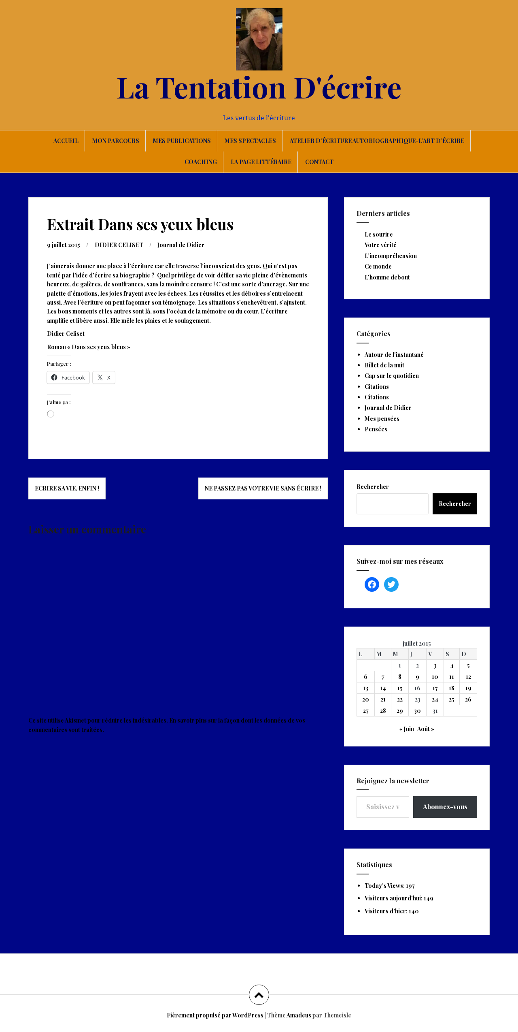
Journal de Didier (180, 245)
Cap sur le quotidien (392, 376)
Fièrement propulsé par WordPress (215, 1015)
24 (435, 699)
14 (383, 688)
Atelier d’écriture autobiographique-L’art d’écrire (377, 141)
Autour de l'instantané (394, 354)
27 (366, 710)
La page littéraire (261, 162)
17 (435, 688)
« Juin (406, 729)
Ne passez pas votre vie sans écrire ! (263, 488)
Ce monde (378, 266)
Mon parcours (115, 141)
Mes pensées (382, 418)
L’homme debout (387, 277)
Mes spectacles (250, 141)
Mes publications (182, 141)
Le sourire (379, 234)
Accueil (66, 141)
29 (400, 710)
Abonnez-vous (445, 806)
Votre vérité (381, 245)
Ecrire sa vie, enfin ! (67, 488)
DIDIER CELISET (119, 245)
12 (468, 676)
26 (468, 699)
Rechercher (373, 486)
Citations (377, 386)
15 (400, 688)
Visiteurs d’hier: (387, 911)
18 (451, 688)
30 (417, 710)
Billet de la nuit (384, 365)
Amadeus (299, 1015)
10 (435, 676)
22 (400, 699)
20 (365, 699)
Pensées (376, 429)
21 (383, 699)
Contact (319, 162)
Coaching (201, 162)
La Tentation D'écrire (259, 86)
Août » (425, 729)
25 (451, 699)
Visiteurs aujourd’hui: (394, 898)
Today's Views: (385, 885)
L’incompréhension (391, 256)
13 (365, 688)
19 (468, 688)
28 (383, 710)
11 (451, 676)
